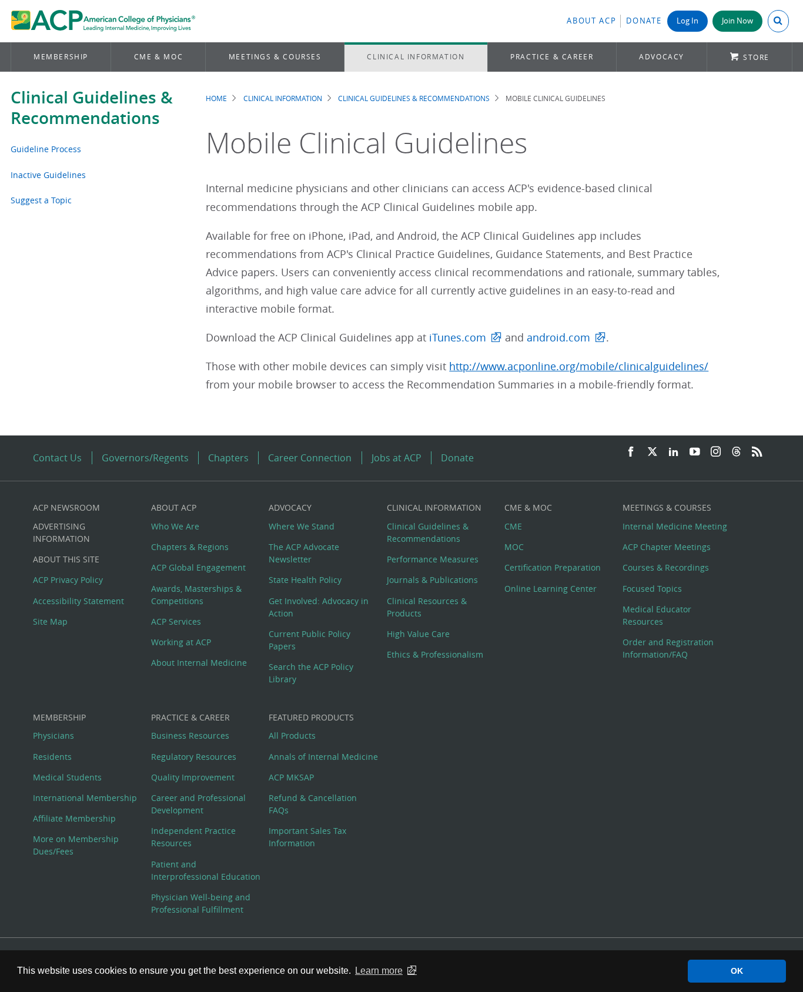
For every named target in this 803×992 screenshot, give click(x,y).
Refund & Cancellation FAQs (313, 804)
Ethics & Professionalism (435, 654)
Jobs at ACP (396, 457)
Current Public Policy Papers (309, 640)
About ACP (591, 21)
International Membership (85, 797)
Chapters (228, 457)
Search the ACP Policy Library (311, 673)
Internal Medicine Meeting (675, 526)
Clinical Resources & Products (427, 607)
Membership (61, 57)
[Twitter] (652, 452)
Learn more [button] (379, 971)
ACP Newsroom (66, 507)
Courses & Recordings (666, 567)
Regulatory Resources (193, 756)
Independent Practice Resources (193, 837)
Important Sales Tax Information (307, 837)
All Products (292, 735)
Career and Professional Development (198, 804)
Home (216, 98)
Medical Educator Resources (657, 615)
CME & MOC (158, 57)
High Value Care (418, 633)
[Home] (103, 21)
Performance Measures (433, 559)
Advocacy (661, 57)
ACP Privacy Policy (68, 579)
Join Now (737, 21)
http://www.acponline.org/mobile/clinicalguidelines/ (578, 366)
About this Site (66, 559)
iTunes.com (457, 337)
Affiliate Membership (74, 818)
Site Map (50, 621)
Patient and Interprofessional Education (205, 870)
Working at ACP (181, 642)
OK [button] (737, 971)
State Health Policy (305, 579)
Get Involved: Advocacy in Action (319, 607)
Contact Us (57, 457)
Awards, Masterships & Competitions (196, 594)
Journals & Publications (432, 579)
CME (513, 526)
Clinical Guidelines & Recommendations (92, 107)
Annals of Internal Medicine (323, 756)
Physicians (53, 735)
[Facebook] (630, 452)
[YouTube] (695, 452)
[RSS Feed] (757, 452)
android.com (558, 337)
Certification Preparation (552, 567)
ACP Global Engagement (198, 567)
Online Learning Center (550, 588)
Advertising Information (61, 532)
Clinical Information (415, 57)
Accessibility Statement (78, 600)
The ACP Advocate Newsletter (304, 553)
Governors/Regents (145, 457)
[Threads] (736, 452)
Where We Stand (301, 526)
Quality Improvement (193, 777)
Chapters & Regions (190, 546)
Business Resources (190, 735)
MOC (514, 546)
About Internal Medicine (199, 662)
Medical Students (67, 777)
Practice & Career (551, 57)
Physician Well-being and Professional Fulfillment (200, 903)
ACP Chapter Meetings (667, 546)
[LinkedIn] (673, 452)
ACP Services (176, 621)
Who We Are (175, 526)
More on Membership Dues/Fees (76, 845)
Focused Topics (652, 588)
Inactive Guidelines (48, 174)
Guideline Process (46, 149)
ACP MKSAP (291, 777)
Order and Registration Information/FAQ (668, 648)
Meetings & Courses (275, 57)
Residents (52, 756)
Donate (643, 21)
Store (756, 57)
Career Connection (310, 457)
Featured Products (311, 717)
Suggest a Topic (41, 200)
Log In (687, 21)
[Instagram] (716, 452)
